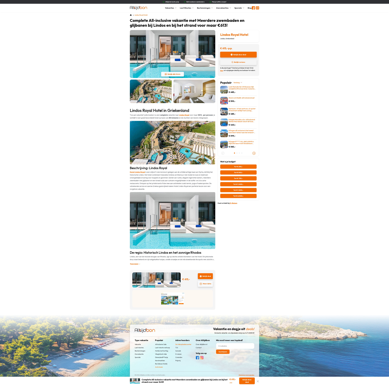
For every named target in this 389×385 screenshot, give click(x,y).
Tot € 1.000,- (238, 184)
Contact (198, 348)
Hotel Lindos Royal (137, 172)
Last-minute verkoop (162, 348)
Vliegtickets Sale (161, 354)
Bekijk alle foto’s (174, 74)
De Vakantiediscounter (183, 344)
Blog (250, 8)
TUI (176, 348)
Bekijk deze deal (239, 55)
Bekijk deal (207, 276)
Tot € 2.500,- (238, 196)
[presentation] (222, 153)
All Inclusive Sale (160, 344)
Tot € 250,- (238, 167)
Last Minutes (185, 8)
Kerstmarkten (160, 361)
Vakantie (138, 344)
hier (221, 71)
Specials (238, 8)
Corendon (178, 357)
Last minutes (139, 348)
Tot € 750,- (238, 178)
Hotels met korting (161, 351)
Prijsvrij (178, 361)
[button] (234, 153)
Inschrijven (223, 352)
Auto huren (159, 367)
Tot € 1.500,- (238, 190)
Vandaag (236, 83)
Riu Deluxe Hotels (161, 364)
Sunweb (178, 351)
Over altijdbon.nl (201, 344)
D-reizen (178, 354)
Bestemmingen (203, 8)
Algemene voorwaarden (246, 375)
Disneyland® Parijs (161, 357)
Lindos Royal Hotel (234, 35)
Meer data (207, 284)
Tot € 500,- (238, 172)
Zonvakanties (222, 8)
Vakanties (169, 8)
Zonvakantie (139, 354)
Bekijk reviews (239, 62)
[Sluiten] (257, 380)
